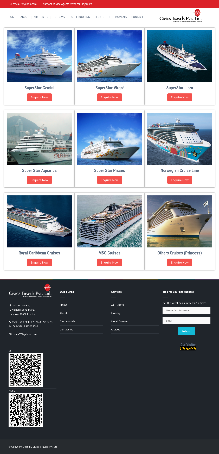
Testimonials (118, 16)
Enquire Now (39, 97)
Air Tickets (41, 16)
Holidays (59, 16)
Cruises (99, 16)
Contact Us (66, 329)
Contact (137, 16)
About (25, 16)
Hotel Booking (79, 16)
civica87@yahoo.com (25, 3)
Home (12, 16)
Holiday (115, 313)
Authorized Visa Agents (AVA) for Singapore (67, 3)
